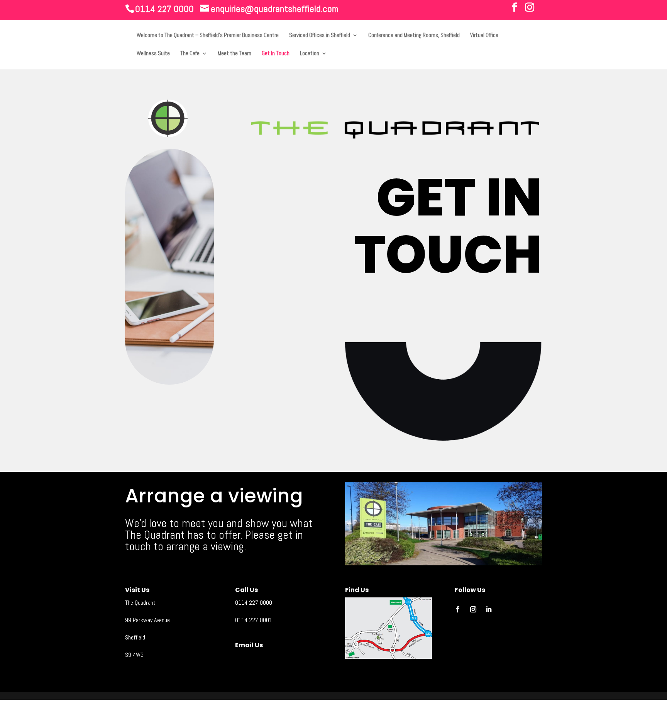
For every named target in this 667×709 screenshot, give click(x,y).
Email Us (249, 645)
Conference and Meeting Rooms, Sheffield (414, 35)
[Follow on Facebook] (458, 609)
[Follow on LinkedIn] (488, 609)
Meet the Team (234, 54)
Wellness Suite (153, 54)
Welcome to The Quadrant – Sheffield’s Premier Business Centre (208, 35)
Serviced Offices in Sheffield (319, 35)
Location (309, 54)
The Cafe (190, 54)
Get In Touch (275, 54)
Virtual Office (484, 35)
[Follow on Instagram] (473, 609)
